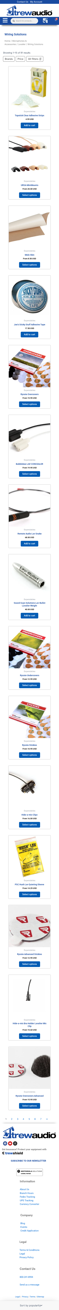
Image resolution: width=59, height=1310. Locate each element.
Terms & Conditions (29, 1250)
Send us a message (29, 1284)
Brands (9, 58)
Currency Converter (29, 1204)
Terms (32, 1297)
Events (23, 1227)
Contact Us (22, 1)
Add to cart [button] (29, 125)
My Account (36, 1)
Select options (29, 195)
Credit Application (29, 1230)
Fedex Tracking (27, 1196)
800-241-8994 (26, 1277)
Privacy (25, 1297)
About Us (24, 1189)
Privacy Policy (27, 1257)
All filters (33, 58)
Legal (22, 1253)
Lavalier (22, 44)
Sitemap (40, 1297)
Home (7, 41)
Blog (22, 1223)
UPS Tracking (26, 1200)
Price (20, 58)
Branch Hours (27, 1193)
